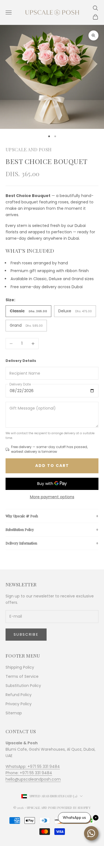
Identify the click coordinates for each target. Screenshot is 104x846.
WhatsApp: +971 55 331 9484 (33, 766)
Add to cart (52, 465)
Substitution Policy (20, 529)
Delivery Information (21, 543)
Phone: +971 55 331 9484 (29, 773)
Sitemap (14, 713)
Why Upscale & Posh (22, 516)
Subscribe (26, 634)
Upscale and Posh (29, 149)
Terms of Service (22, 676)
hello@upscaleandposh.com (33, 779)
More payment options (52, 497)
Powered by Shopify (74, 808)
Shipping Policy (20, 667)
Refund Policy (19, 694)
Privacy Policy (19, 704)
